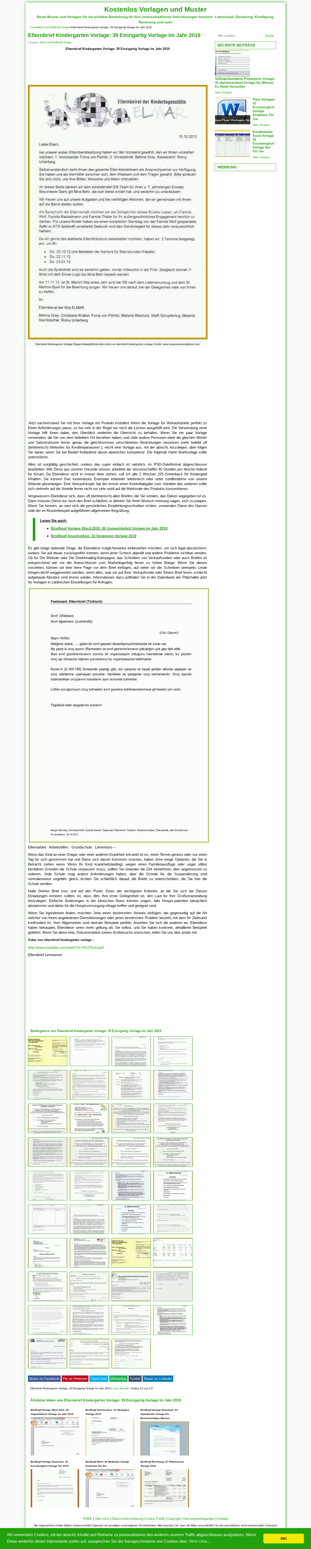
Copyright (174, 1519)
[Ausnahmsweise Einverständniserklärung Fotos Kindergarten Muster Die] (173, 1301)
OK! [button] (284, 1538)
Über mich (102, 1519)
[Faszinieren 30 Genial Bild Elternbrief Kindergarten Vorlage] (173, 1167)
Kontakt (222, 1519)
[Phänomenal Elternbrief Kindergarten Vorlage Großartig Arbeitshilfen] (89, 1234)
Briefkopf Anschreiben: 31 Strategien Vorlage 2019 (93, 536)
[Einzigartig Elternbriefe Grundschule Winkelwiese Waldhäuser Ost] (173, 1200)
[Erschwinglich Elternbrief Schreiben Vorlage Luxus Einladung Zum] (131, 1133)
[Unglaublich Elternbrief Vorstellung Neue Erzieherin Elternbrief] (47, 1368)
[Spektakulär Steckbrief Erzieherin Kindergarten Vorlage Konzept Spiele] (89, 1200)
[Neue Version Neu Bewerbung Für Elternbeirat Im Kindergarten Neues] (173, 1099)
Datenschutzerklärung (127, 1519)
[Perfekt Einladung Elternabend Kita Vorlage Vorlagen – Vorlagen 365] (47, 1301)
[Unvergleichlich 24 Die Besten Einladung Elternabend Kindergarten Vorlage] (47, 1099)
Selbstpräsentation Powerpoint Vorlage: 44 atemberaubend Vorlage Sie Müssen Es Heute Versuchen (245, 82)
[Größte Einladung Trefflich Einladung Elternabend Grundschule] (47, 1267)
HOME (87, 1519)
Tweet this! (99, 1379)
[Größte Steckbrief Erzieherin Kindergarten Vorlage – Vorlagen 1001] (89, 1368)
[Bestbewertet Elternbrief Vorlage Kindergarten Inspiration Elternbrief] (131, 1335)
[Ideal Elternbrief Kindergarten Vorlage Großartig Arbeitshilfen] (47, 1200)
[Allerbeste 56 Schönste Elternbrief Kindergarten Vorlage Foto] (131, 1301)
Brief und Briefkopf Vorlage (54, 27)
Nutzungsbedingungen (199, 1519)
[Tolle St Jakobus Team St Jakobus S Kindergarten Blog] (173, 1335)
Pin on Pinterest (75, 1379)
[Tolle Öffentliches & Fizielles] (131, 1368)
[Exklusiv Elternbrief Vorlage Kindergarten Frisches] (47, 1335)
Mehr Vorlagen (223, 92)
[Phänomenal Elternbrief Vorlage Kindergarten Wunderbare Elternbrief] (131, 1167)
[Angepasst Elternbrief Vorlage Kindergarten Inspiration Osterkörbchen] (131, 1267)
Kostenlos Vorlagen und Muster (155, 9)
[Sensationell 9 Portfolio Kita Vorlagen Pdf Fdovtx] (173, 1267)
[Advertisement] (117, 68)
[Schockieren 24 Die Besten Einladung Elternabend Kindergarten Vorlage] (89, 1301)
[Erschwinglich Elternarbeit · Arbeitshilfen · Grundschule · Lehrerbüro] (89, 1066)
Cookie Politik (155, 1519)
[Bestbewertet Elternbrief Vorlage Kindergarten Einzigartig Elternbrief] (173, 1133)
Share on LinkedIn (158, 1379)
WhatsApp (118, 1379)
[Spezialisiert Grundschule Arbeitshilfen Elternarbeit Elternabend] (173, 1066)
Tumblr (135, 1379)
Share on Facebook (44, 1379)
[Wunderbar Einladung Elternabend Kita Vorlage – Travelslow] (89, 1167)
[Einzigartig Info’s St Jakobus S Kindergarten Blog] (89, 1335)
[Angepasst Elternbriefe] (89, 1267)
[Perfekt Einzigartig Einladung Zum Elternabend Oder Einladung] (89, 1133)
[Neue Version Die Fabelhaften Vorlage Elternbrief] (131, 1234)
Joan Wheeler (121, 1388)
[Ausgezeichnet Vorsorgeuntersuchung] (131, 1099)
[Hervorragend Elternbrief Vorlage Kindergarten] (131, 1200)
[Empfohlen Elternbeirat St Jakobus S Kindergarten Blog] (47, 1066)
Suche (269, 35)
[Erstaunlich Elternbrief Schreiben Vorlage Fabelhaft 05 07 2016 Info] (47, 1133)
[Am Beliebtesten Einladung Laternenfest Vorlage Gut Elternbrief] (47, 1167)
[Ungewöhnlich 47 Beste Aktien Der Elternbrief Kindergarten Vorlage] (47, 1234)
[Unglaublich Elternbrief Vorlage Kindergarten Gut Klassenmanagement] (173, 1234)
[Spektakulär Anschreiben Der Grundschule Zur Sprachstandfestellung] (131, 1066)
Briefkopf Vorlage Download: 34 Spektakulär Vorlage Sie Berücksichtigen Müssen (159, 1414)
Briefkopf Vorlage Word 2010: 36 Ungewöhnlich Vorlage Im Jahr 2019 (109, 528)
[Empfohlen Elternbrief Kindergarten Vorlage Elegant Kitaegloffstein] (89, 1099)
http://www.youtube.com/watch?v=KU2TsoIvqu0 (66, 947)
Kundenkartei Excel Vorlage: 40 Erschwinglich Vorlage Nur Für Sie (263, 141)
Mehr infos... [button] (199, 1541)
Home (33, 27)
